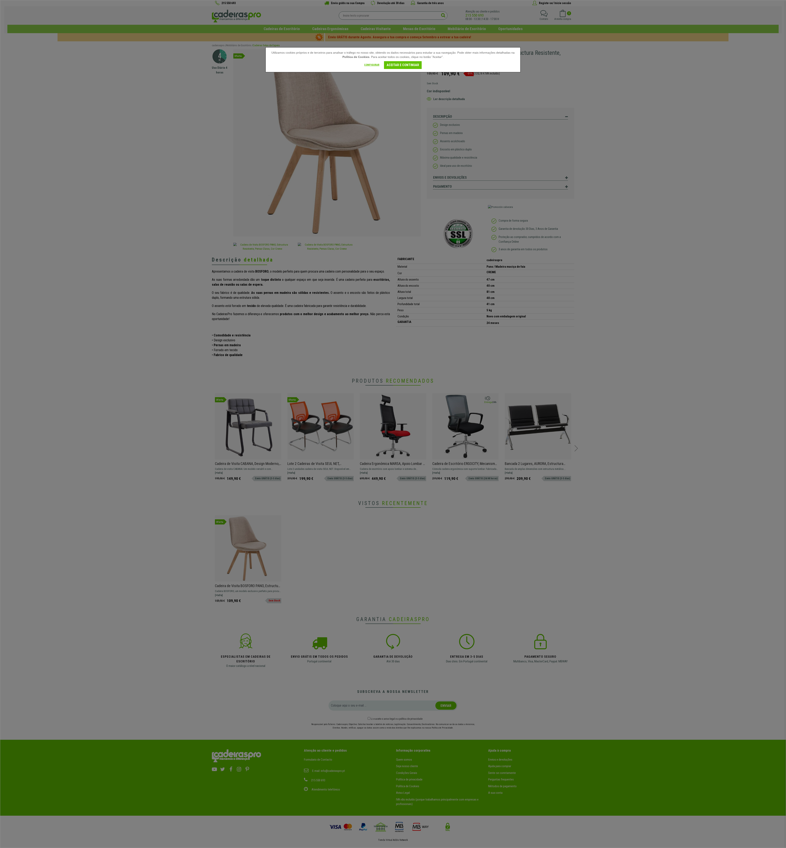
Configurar (371, 64)
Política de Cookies (355, 57)
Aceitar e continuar (403, 65)
